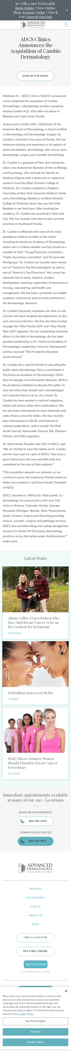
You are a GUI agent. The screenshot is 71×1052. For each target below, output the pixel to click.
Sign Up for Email (35, 964)
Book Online (25, 8)
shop (35, 924)
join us (35, 906)
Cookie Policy (26, 1013)
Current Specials (39, 17)
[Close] (66, 991)
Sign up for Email (35, 76)
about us (35, 915)
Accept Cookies (35, 1042)
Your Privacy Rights (35, 1021)
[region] (35, 1018)
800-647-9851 (38, 841)
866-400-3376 (38, 821)
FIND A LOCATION (35, 937)
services (35, 889)
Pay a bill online (35, 951)
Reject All (35, 1032)
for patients (35, 898)
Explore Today (34, 12)
